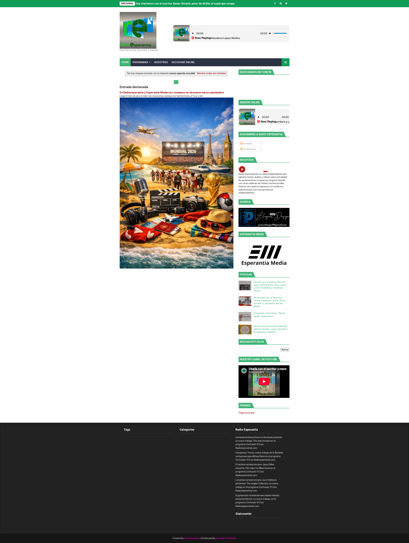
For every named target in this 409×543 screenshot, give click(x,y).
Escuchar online (183, 62)
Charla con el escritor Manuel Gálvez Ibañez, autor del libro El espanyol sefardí (271, 329)
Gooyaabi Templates (226, 538)
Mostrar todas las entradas (211, 73)
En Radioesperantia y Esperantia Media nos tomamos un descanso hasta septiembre (172, 92)
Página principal (247, 412)
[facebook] (275, 3)
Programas (140, 62)
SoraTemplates (192, 538)
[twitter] (286, 3)
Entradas (247, 143)
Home (125, 62)
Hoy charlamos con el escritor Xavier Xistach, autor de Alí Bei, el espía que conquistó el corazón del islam (199, 3)
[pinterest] (280, 3)
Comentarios (249, 149)
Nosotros (161, 62)
